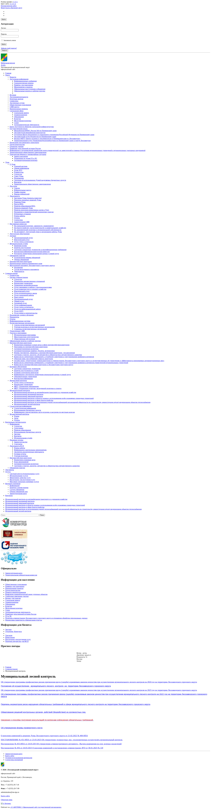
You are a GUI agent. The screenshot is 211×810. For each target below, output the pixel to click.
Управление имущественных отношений (29, 281)
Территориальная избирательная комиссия (21, 575)
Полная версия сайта (8, 6)
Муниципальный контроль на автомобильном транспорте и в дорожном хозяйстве (45, 392)
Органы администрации (19, 277)
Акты (16, 418)
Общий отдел (19, 301)
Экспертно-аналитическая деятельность (29, 452)
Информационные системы (20, 321)
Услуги (8, 472)
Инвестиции (10, 637)
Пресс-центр (19, 297)
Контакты (17, 182)
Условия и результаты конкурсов (26, 372)
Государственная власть (18, 129)
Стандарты (18, 444)
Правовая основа (20, 246)
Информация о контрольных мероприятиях (30, 450)
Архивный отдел (20, 303)
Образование (19, 117)
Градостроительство (17, 144)
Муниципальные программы (25, 335)
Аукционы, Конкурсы (13, 631)
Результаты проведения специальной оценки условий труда (36, 254)
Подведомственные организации (22, 323)
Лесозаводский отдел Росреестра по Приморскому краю (35, 136)
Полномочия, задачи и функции (22, 315)
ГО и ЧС (8, 616)
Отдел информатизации (23, 305)
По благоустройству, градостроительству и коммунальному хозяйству (40, 228)
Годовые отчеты (20, 454)
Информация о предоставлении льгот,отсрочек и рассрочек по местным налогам (44, 412)
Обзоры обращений (21, 259)
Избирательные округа (22, 190)
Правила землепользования (15, 592)
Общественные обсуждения (24, 339)
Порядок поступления (22, 248)
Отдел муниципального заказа (25, 293)
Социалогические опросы (24, 83)
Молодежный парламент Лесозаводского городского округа (32, 265)
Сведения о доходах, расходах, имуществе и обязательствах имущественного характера (47, 466)
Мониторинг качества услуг (20, 478)
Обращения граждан (17, 255)
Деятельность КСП (17, 446)
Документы (9, 470)
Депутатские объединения (19, 234)
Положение (18, 267)
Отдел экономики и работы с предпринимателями (33, 287)
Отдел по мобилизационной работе (27, 309)
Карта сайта (9, 756)
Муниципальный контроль (20, 390)
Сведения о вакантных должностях (27, 369)
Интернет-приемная (12, 484)
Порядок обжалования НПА (24, 206)
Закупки (17, 434)
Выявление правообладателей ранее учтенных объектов (26, 594)
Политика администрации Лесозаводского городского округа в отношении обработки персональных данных (46, 618)
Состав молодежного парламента (26, 269)
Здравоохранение (20, 115)
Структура (18, 174)
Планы (16, 416)
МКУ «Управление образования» (26, 386)
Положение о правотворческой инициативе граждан (34, 212)
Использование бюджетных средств (27, 410)
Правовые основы (16, 440)
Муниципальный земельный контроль (28, 396)
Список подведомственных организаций (29, 325)
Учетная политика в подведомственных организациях (34, 327)
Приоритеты (14, 317)
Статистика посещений (14, 760)
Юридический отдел (21, 240)
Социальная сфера (16, 111)
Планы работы (19, 216)
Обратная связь (6, 800)
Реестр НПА (18, 204)
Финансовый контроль (18, 380)
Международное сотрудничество (26, 337)
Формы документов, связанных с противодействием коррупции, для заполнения (44, 353)
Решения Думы (19, 202)
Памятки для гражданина (23, 85)
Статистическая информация (20, 406)
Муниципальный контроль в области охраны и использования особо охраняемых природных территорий (54, 398)
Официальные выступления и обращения (29, 89)
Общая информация (21, 168)
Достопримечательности (19, 97)
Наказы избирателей (21, 194)
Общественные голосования (20, 105)
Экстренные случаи (17, 103)
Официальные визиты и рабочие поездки (29, 91)
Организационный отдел (23, 238)
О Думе (12, 164)
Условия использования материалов (18, 758)
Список (17, 188)
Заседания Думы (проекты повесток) (28, 198)
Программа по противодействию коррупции (31, 347)
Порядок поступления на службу (26, 371)
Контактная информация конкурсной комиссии (32, 252)
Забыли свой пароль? (9, 48)
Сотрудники (18, 428)
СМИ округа (14, 107)
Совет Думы (18, 176)
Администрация (11, 273)
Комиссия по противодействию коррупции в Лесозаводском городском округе (43, 365)
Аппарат (13, 236)
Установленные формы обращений (27, 257)
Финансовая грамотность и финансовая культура (23, 620)
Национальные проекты (19, 109)
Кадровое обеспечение (18, 367)
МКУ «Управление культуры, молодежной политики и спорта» (38, 388)
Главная (8, 73)
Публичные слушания (22, 214)
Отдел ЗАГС (19, 311)
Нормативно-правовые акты (24, 460)
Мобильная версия (8, 63)
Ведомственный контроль (19, 414)
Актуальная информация (19, 79)
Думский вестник (20, 166)
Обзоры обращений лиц (19, 491)
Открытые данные (17, 146)
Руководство (19, 172)
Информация (14, 424)
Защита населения (21, 156)
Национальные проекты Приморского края (26, 263)
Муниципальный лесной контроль (27, 404)
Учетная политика (21, 456)
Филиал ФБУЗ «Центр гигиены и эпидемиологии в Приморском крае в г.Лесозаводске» (47, 138)
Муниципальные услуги (19, 476)
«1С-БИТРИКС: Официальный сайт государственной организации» (36, 807)
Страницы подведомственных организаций (30, 329)
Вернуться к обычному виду (11, 8)
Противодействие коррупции (21, 261)
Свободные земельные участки (17, 596)
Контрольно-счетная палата (15, 422)
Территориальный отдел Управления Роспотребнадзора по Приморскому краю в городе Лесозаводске (52, 140)
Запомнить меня (10, 40)
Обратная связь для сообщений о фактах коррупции (33, 359)
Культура (17, 119)
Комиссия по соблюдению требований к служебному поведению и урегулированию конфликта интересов (54, 357)
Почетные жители (16, 99)
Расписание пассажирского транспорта (24, 142)
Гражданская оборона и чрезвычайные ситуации (28, 154)
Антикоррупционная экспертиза (26, 349)
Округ (7, 75)
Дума (7, 162)
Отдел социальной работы (24, 295)
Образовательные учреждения (25, 376)
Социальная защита (21, 113)
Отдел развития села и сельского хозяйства (30, 289)
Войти (4, 19)
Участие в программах (18, 333)
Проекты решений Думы (23, 208)
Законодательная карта (18, 493)
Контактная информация (23, 378)
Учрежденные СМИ (17, 331)
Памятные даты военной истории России (25, 148)
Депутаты (13, 186)
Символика (14, 101)
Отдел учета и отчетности (24, 242)
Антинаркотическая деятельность (26, 125)
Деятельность (15, 196)
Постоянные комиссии (18, 224)
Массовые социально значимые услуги (24, 482)
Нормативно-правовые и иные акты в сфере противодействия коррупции (41, 345)
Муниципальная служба (19, 244)
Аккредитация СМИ (21, 222)
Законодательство (20, 442)
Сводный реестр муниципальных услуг (24, 474)
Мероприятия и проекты (23, 87)
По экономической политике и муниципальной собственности (37, 230)
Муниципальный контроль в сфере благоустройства (33, 400)
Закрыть (4, 50)
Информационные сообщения (25, 81)
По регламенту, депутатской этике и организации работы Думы (38, 232)
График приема (19, 192)
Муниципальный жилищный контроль (28, 394)
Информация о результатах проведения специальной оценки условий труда (42, 374)
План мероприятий (21, 462)
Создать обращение (17, 489)
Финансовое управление (23, 283)
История (13, 95)
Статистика (18, 220)
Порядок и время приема (19, 488)
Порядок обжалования (22, 430)
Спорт (16, 123)
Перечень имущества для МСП (17, 641)
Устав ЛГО (18, 170)
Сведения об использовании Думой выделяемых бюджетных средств (40, 180)
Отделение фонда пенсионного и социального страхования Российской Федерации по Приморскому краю (54, 135)
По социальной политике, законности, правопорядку (34, 226)
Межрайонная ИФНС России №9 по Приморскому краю (35, 131)
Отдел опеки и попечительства (25, 313)
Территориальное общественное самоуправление (28, 152)
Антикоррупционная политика (25, 160)
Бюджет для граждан (13, 598)
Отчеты (17, 218)
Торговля (8, 635)
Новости (13, 77)
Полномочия (19, 178)
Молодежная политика (22, 121)
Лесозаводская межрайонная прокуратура (29, 133)
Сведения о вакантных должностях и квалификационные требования (40, 250)
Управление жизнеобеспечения (26, 285)
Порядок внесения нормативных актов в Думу (31, 210)
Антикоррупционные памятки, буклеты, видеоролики (34, 351)
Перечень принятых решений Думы (27, 200)
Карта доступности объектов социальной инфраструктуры (32, 127)
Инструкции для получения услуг (22, 480)
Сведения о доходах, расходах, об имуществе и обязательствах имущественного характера (48, 355)
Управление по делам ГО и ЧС (25, 158)
